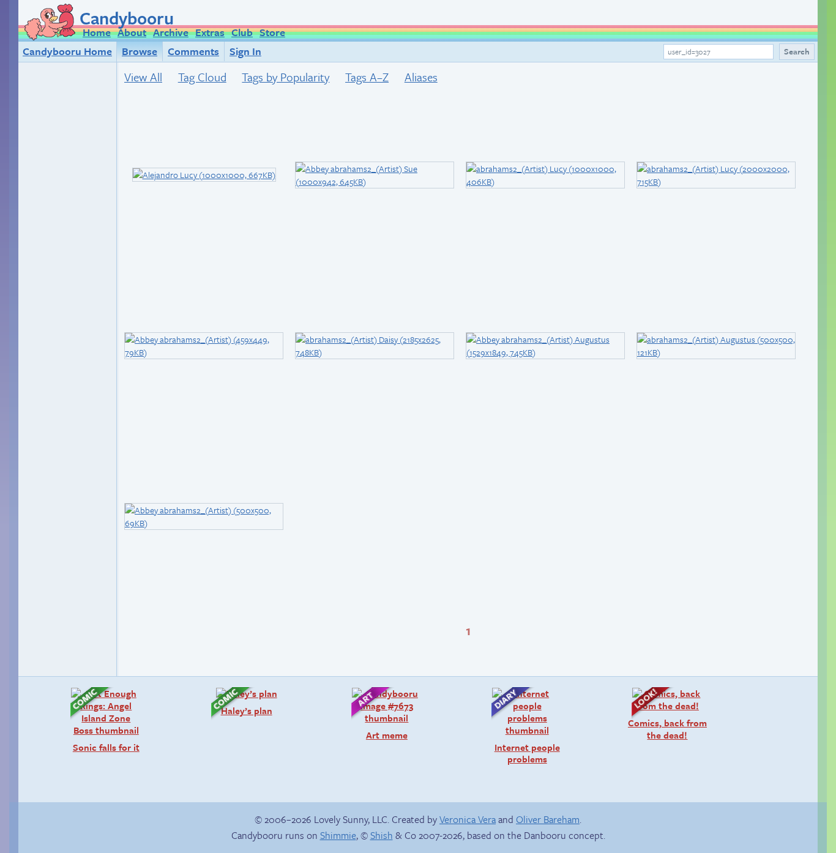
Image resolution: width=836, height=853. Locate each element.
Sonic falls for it (99, 720)
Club (242, 32)
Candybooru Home (67, 51)
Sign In (245, 51)
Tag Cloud (202, 77)
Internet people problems (519, 726)
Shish (381, 835)
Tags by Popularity (285, 77)
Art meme (373, 714)
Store (272, 32)
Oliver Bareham (548, 819)
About (132, 32)
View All (143, 77)
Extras (210, 32)
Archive (170, 32)
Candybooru (127, 18)
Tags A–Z (367, 77)
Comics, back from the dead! (663, 714)
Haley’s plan (235, 701)
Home (97, 32)
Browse (139, 51)
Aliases (421, 77)
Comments (193, 51)
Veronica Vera (467, 819)
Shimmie (338, 835)
